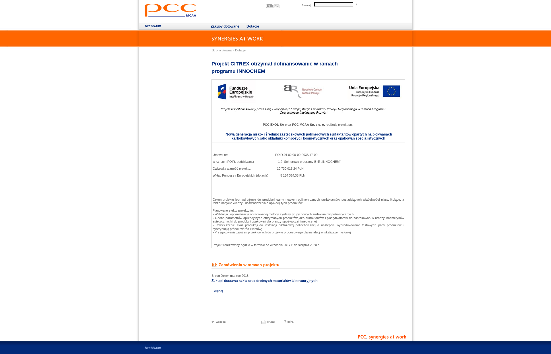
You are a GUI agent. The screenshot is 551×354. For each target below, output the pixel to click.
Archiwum (153, 26)
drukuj (271, 321)
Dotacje (253, 26)
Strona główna (222, 50)
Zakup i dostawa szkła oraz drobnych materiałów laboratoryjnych (264, 281)
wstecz (221, 321)
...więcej (217, 291)
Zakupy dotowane (225, 26)
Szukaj (306, 5)
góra (290, 321)
